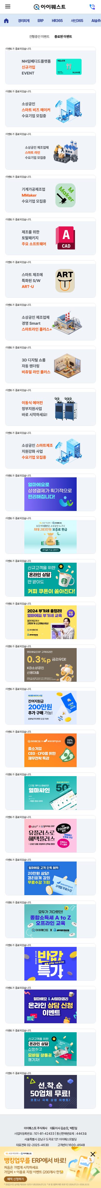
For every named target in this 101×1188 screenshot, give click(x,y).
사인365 (77, 21)
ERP (41, 21)
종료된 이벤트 (63, 37)
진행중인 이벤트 (39, 37)
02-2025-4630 (38, 1145)
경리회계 (23, 21)
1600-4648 (76, 1145)
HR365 (57, 21)
